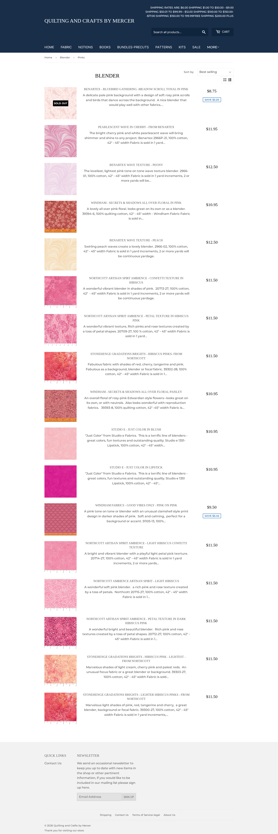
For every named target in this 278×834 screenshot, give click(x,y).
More (212, 47)
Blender (65, 57)
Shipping (105, 814)
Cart (225, 32)
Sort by (189, 72)
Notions (85, 47)
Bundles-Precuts (133, 47)
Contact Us (52, 763)
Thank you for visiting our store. (64, 830)
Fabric (66, 47)
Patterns (163, 47)
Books (105, 47)
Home (49, 47)
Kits (182, 47)
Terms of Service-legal (146, 814)
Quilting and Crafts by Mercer (89, 21)
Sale (196, 47)
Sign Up (129, 796)
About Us (169, 814)
